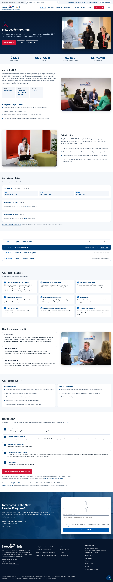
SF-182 (67, 423)
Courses (51, 7)
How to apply (32, 42)
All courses (63, 547)
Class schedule (64, 549)
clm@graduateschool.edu (77, 2)
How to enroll (89, 555)
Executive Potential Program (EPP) (45, 555)
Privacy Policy (68, 526)
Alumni (76, 7)
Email (91, 500)
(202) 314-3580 (15, 483)
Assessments (68, 7)
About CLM (88, 558)
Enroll (21, 42)
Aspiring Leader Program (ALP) (44, 547)
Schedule (59, 7)
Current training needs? (69, 514)
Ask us (26, 206)
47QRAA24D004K (7, 485)
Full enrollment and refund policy (53, 478)
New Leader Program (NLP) (43, 549)
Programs (43, 7)
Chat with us (106, 2)
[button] (108, 577)
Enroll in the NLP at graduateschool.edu (17, 471)
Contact (89, 7)
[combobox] (42, 2)
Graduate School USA (91, 569)
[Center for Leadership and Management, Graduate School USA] (11, 7)
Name (68, 500)
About (83, 7)
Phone (64, 507)
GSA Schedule (89, 564)
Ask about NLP (9, 42)
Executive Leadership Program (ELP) (45, 552)
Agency (89, 507)
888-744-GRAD (93, 2)
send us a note (26, 483)
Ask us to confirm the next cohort (11, 224)
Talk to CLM (99, 7)
